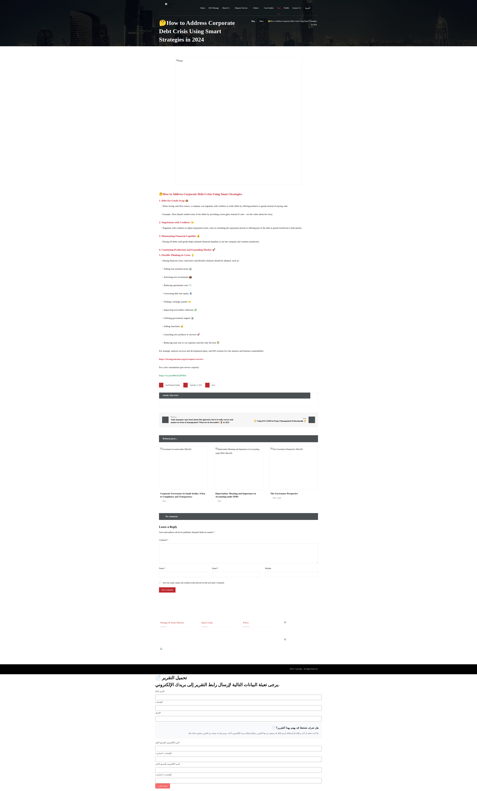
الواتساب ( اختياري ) (163, 753)
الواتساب (159, 702)
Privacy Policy (248, 639)
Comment (163, 540)
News (213, 385)
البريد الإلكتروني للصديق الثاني (167, 764)
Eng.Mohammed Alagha (173, 385)
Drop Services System (211, 643)
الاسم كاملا (159, 691)
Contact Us (208, 647)
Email (215, 568)
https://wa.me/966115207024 (172, 375)
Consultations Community (213, 639)
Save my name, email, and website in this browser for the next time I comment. (193, 583)
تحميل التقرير (163, 786)
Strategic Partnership (211, 635)
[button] (169, 402)
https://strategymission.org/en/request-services (181, 359)
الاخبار (279, 498)
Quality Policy (248, 631)
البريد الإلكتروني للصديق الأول (167, 743)
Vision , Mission (209, 631)
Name (162, 568)
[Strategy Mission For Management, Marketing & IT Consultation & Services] (167, 8)
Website (268, 568)
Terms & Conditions (250, 635)
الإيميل (158, 713)
